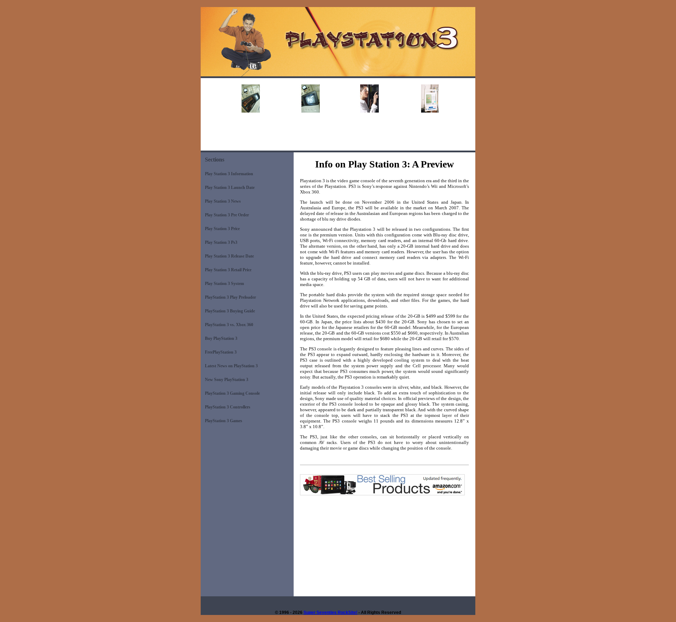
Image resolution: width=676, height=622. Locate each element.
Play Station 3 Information (229, 173)
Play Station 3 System (224, 283)
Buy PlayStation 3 (221, 338)
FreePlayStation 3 (221, 352)
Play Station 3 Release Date (229, 256)
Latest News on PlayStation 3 (231, 365)
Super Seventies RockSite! (330, 612)
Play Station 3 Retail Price (228, 269)
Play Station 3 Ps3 (221, 242)
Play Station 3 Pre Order (227, 214)
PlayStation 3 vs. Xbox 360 (229, 324)
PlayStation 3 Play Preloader (230, 297)
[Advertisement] (338, 135)
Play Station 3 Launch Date (230, 187)
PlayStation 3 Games (223, 420)
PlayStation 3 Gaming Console (232, 393)
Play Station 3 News (223, 201)
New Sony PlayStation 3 (226, 379)
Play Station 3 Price (222, 228)
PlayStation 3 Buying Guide (230, 311)
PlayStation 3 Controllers (227, 407)
